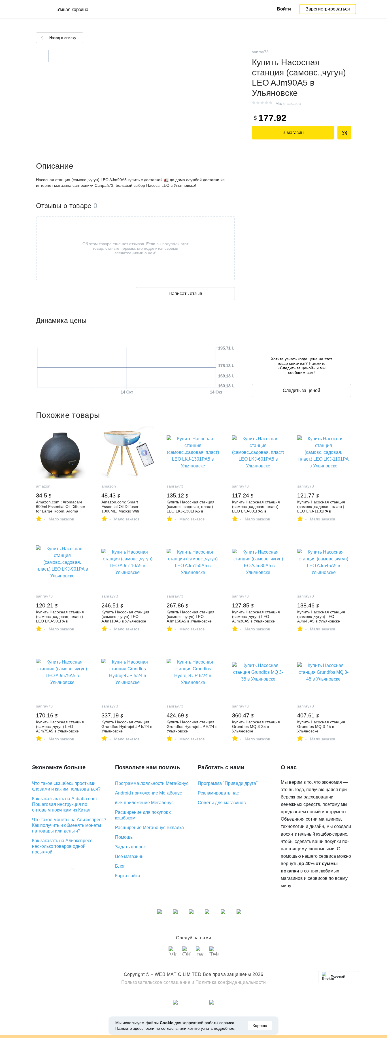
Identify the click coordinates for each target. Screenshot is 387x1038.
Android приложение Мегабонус (148, 793)
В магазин (293, 132)
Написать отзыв (185, 293)
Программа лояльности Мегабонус (151, 783)
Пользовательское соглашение (156, 982)
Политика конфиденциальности (230, 982)
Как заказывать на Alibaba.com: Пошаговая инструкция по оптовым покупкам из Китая (65, 804)
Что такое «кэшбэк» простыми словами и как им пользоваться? (66, 786)
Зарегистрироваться (328, 9)
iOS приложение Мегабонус (144, 802)
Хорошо (259, 1025)
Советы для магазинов (222, 802)
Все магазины (129, 856)
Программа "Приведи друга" (228, 783)
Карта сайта (127, 875)
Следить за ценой (301, 390)
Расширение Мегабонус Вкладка (149, 827)
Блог (120, 866)
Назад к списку (62, 38)
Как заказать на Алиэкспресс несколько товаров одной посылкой (62, 846)
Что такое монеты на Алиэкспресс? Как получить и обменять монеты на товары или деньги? (69, 825)
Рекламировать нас (218, 793)
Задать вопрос (130, 846)
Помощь (124, 837)
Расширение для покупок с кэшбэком (143, 815)
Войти (284, 9)
